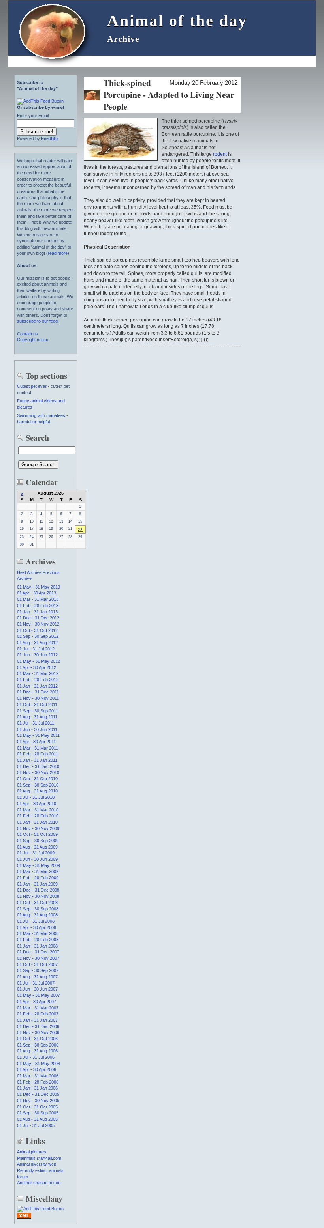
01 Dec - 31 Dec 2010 (38, 766)
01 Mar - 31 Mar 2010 (37, 809)
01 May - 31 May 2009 (38, 865)
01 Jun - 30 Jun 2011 (37, 729)
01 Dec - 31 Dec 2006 (38, 1026)
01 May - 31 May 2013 (38, 587)
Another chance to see (38, 1182)
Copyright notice (32, 339)
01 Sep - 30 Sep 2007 (37, 970)
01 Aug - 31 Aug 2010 (37, 791)
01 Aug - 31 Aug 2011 (37, 716)
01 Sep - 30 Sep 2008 (37, 909)
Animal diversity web (36, 1164)
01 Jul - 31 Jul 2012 (36, 649)
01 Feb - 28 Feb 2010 (37, 815)
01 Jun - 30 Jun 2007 (37, 989)
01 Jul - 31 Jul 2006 (36, 1057)
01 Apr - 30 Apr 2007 (36, 1001)
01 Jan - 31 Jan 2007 (37, 1020)
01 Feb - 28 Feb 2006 (37, 1082)
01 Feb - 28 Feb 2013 (37, 605)
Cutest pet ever (32, 386)
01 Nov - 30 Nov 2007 (38, 958)
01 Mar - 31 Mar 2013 (37, 599)
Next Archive (29, 572)
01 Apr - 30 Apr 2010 (36, 803)
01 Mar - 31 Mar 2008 (37, 933)
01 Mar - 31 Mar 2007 (37, 1008)
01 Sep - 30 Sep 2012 (37, 636)
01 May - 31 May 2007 (38, 995)
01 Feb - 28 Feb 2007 (37, 1013)
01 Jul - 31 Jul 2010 (36, 797)
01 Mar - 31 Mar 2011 (37, 748)
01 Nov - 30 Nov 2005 (38, 1100)
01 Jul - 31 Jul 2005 (36, 1125)
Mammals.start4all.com (39, 1158)
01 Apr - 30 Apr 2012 (36, 667)
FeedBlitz (50, 138)
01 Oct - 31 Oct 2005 (37, 1107)
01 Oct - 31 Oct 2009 (37, 834)
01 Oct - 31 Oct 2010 (37, 778)
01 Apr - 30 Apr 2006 (36, 1069)
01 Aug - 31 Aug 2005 (37, 1119)
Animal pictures (31, 1151)
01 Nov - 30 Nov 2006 (38, 1032)
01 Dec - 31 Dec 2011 (38, 692)
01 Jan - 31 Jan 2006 (37, 1088)
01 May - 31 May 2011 (38, 735)
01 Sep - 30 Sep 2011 (37, 710)
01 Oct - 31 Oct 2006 (37, 1038)
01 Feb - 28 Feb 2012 (37, 679)
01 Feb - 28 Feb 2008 (37, 939)
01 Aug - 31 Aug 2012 (37, 642)
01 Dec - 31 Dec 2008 (38, 890)
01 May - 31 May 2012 (38, 661)
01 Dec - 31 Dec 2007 (38, 952)
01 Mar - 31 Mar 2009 (37, 871)
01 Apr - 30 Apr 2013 (36, 593)
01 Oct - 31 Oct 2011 (37, 704)
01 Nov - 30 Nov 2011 (38, 698)
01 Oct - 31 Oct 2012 (37, 630)
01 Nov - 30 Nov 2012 (38, 624)
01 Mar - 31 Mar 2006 (37, 1075)
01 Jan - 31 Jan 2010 (37, 822)
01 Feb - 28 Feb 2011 (37, 753)
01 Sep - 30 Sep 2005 (37, 1112)
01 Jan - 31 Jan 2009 (37, 884)
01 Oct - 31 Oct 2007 (37, 964)
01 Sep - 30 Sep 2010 (37, 785)
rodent (220, 154)
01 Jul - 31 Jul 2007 (36, 983)
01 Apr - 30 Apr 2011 (36, 741)
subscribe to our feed (37, 321)
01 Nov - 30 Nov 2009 (38, 828)
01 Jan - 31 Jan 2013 (37, 611)
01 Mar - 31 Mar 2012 (37, 673)
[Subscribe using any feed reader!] (40, 101)
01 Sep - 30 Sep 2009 (37, 840)
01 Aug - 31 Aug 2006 (37, 1051)
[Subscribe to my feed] (24, 1217)
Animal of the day (177, 21)
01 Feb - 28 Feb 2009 (37, 877)
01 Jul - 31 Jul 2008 (36, 921)
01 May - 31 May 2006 (38, 1063)
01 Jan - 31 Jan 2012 (37, 686)
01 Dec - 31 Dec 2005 (38, 1094)
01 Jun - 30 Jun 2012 (37, 654)
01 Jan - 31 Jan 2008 (37, 946)
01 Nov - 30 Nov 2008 (38, 896)
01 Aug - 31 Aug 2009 (37, 847)
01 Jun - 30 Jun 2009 (37, 859)
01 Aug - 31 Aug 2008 (37, 914)
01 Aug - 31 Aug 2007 (37, 976)
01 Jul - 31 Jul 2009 (36, 852)
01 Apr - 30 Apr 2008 (36, 927)
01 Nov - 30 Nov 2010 (38, 772)
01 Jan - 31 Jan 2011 (37, 760)
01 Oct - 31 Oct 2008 (37, 902)
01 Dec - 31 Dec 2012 (38, 617)
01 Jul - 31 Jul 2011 (35, 723)
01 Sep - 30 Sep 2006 (37, 1045)
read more (58, 253)
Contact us (27, 333)
